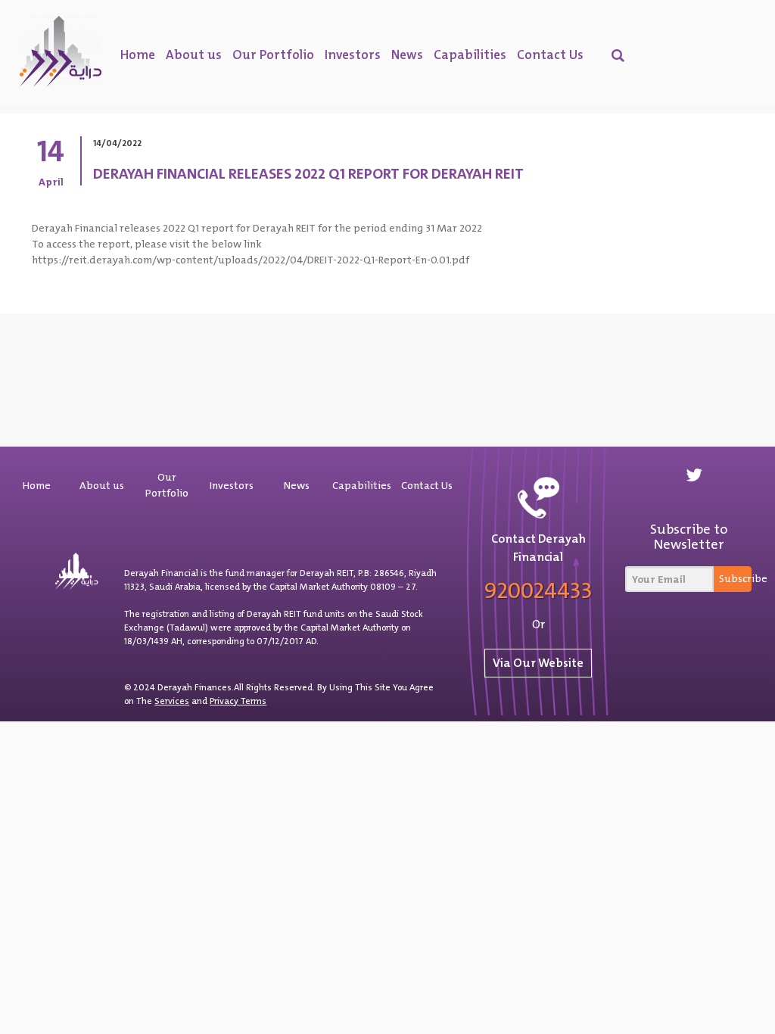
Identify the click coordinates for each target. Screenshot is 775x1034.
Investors (353, 54)
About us (194, 54)
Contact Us (550, 54)
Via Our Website (538, 663)
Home (137, 54)
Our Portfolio (273, 54)
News (407, 54)
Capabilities (470, 54)
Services (171, 701)
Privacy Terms (238, 701)
